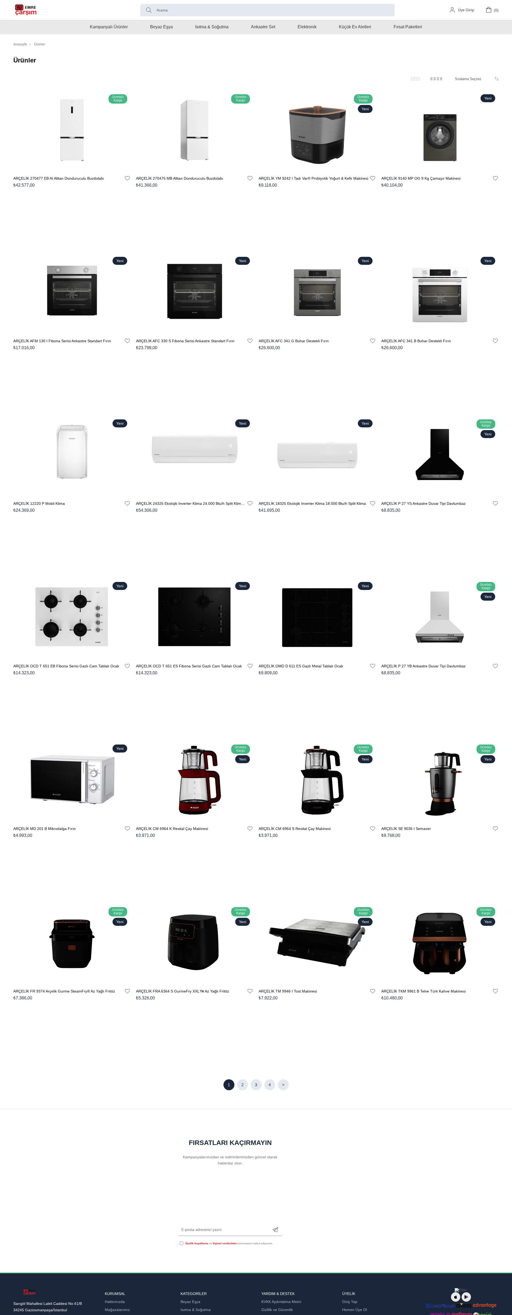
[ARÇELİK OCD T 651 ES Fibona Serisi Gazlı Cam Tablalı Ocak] (194, 617)
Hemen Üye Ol (354, 1310)
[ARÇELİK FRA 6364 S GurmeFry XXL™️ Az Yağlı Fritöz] (194, 943)
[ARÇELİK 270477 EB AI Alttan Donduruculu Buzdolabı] (72, 130)
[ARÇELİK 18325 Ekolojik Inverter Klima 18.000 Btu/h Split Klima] (317, 455)
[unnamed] (29, 1292)
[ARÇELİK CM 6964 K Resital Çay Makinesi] (194, 780)
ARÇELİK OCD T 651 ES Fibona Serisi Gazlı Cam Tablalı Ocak (189, 666)
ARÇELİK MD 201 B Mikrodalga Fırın (44, 828)
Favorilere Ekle (127, 178)
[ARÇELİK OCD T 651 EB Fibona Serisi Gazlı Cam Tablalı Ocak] (72, 617)
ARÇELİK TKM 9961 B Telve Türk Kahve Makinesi (423, 991)
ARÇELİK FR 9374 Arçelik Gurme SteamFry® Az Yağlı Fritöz (64, 991)
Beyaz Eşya (190, 1302)
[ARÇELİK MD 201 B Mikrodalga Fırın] (72, 780)
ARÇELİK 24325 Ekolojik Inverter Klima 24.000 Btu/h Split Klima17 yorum (191, 503)
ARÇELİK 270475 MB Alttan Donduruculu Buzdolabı (179, 178)
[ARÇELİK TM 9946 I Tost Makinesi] (317, 943)
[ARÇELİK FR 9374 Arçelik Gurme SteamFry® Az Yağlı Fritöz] (72, 943)
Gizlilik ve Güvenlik (277, 1310)
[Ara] (150, 10)
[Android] (466, 1297)
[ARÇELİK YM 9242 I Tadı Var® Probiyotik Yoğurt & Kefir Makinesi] (317, 130)
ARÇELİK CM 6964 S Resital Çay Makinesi (295, 828)
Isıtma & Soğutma (196, 1310)
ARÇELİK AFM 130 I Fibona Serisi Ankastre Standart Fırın (62, 341)
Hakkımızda (115, 1302)
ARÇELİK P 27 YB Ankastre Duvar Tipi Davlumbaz (423, 666)
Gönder (275, 1230)
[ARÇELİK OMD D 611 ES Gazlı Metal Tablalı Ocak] (317, 617)
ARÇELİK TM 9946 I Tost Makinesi (288, 991)
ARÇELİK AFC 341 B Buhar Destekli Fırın (416, 341)
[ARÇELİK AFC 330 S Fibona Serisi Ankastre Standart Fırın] (194, 292)
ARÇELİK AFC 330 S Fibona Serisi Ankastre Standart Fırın (185, 341)
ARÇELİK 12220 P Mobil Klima (39, 503)
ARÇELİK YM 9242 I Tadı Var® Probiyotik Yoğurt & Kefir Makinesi (313, 178)
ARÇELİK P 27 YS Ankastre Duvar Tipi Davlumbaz (423, 503)
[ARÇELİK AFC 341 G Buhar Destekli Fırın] (317, 292)
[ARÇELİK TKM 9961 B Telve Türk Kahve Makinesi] (440, 943)
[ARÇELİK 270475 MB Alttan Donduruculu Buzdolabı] (194, 130)
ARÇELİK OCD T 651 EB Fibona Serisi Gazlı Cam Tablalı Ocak (66, 666)
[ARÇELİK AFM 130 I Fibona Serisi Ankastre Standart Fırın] (72, 292)
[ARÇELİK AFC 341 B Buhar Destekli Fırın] (440, 292)
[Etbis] (461, 1290)
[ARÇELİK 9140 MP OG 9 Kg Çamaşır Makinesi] (440, 130)
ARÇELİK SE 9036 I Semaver (406, 828)
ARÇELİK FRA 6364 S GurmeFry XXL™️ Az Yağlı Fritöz (182, 991)
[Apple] (455, 1297)
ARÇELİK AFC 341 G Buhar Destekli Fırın (294, 341)
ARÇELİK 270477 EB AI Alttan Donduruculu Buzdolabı (58, 178)
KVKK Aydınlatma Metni (281, 1302)
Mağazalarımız (117, 1310)
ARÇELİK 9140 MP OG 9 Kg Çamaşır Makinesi (421, 178)
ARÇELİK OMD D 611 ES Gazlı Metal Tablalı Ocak (301, 666)
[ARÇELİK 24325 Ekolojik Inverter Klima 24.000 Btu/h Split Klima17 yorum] (194, 455)
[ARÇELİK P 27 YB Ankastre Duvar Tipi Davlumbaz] (440, 617)
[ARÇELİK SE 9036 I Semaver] (440, 780)
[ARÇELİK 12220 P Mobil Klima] (72, 455)
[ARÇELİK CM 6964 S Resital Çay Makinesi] (317, 780)
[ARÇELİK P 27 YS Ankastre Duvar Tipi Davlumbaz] (440, 455)
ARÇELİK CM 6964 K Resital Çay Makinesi (172, 828)
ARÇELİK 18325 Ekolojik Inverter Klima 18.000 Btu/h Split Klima (312, 503)
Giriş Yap (349, 1302)
